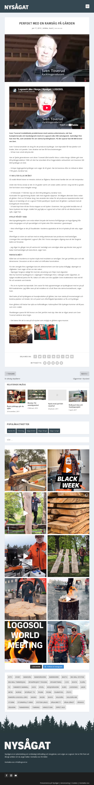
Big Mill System (77, 677)
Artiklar (45, 28)
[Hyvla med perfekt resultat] (57, 395)
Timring (21, 431)
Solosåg (59, 697)
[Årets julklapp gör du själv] (16, 396)
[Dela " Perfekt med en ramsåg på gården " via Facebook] (35, 356)
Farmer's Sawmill (20, 687)
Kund (51, 28)
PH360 (48, 692)
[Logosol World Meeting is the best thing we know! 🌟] (25, 642)
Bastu (64, 677)
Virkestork (48, 707)
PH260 (40, 692)
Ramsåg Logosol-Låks (17, 697)
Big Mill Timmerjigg (16, 682)
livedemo (74, 687)
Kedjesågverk (53, 687)
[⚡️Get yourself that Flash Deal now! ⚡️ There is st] (68, 513)
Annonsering (65, 783)
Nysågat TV (30, 692)
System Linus (42, 702)
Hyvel (41, 687)
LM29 (83, 687)
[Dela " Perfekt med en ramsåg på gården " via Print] (72, 356)
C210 (67, 682)
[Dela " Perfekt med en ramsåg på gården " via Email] (67, 356)
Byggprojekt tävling (38, 682)
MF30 (10, 692)
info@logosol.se (21, 762)
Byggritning (55, 682)
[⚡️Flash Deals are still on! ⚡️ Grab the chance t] (25, 513)
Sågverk (11, 707)
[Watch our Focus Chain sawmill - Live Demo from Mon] (25, 556)
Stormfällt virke (25, 702)
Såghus (80, 702)
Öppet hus (60, 707)
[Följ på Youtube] (16, 775)
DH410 (74, 682)
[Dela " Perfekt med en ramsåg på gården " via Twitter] (39, 356)
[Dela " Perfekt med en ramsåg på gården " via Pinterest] (49, 356)
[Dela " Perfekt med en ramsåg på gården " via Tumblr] (44, 356)
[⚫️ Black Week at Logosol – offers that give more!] (68, 470)
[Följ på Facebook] (6, 775)
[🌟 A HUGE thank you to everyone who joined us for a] (68, 599)
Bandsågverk (40, 677)
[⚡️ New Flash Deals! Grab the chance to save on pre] (68, 556)
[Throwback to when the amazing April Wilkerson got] (25, 470)
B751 (10, 677)
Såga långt (42, 431)
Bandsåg (27, 677)
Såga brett (31, 431)
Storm (11, 702)
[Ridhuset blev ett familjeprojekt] (78, 396)
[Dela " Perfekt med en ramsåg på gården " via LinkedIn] (53, 356)
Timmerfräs (24, 707)
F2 (9, 687)
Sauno (33, 697)
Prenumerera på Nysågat (49, 783)
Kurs (64, 687)
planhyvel (58, 692)
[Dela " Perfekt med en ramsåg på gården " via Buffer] (58, 356)
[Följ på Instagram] (11, 775)
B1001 (17, 677)
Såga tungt (54, 431)
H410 (34, 687)
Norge (18, 692)
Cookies (75, 783)
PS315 (69, 692)
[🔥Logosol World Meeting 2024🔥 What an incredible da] (68, 642)
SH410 (50, 697)
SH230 (42, 697)
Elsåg (82, 682)
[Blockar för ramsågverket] (37, 395)
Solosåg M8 (72, 697)
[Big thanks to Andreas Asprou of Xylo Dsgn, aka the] (25, 599)
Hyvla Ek (11, 431)
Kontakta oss (84, 783)
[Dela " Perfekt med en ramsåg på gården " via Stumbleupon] (62, 356)
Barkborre (54, 677)
